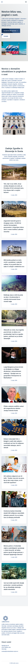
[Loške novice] (2, 2)
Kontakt (6, 36)
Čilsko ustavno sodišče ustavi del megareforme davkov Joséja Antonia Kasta (14, 408)
